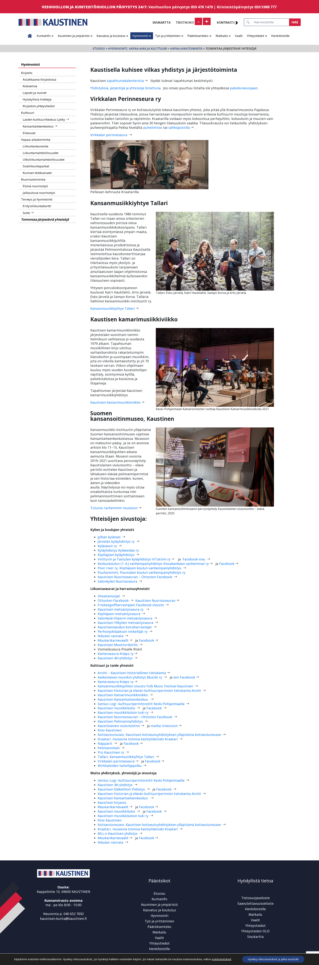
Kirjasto (26, 73)
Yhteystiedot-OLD (255, 931)
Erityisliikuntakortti (37, 206)
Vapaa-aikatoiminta (186, 48)
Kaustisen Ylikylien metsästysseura (126, 622)
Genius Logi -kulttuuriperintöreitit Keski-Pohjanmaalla (141, 704)
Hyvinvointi (140, 36)
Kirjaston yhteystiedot (39, 106)
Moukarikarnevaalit (113, 640)
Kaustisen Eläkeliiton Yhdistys (122, 789)
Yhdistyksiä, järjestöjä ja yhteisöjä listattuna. (125, 88)
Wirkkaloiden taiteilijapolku (120, 765)
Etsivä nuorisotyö (35, 186)
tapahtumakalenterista (125, 80)
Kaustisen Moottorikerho (118, 645)
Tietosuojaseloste (255, 898)
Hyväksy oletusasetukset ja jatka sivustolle (273, 959)
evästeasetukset (221, 959)
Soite (26, 213)
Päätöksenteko (197, 36)
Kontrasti (225, 23)
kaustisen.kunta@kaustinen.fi (63, 918)
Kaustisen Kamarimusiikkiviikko (115, 402)
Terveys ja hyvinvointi (36, 199)
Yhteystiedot (255, 36)
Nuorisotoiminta (33, 179)
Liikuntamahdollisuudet (40, 153)
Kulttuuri (27, 113)
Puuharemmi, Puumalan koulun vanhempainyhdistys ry (141, 572)
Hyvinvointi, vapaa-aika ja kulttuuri (137, 48)
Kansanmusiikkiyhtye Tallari (112, 308)
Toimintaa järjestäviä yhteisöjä (45, 219)
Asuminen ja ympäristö (74, 36)
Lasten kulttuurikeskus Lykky (44, 119)
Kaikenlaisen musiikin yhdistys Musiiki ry (130, 677)
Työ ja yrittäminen (167, 36)
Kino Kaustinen (109, 730)
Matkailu (222, 36)
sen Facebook (184, 677)
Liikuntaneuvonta (35, 146)
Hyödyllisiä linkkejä (37, 99)
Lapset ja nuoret (35, 93)
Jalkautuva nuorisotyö (39, 193)
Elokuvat (29, 133)
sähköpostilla (179, 127)
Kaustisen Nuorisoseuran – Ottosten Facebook (135, 577)
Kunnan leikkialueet (37, 173)
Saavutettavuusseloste (255, 903)
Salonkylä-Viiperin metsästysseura (125, 618)
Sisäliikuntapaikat (36, 166)
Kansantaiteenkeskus (38, 126)
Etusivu (30, 35)
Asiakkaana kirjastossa (39, 79)
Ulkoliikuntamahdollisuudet (43, 159)
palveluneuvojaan (244, 88)
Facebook (226, 563)
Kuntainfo (44, 36)
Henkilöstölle (280, 36)
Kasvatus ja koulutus (111, 36)
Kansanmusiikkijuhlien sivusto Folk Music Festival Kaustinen (145, 686)
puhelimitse (152, 127)
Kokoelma (30, 86)
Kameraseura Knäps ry (115, 653)
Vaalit (239, 36)
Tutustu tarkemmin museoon (114, 508)
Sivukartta (161, 22)
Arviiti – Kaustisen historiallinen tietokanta (132, 673)
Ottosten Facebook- (114, 600)
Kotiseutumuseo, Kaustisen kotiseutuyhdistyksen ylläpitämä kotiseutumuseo (160, 734)
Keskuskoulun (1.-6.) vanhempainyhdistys (153, 563)
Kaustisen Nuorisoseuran (155, 600)
